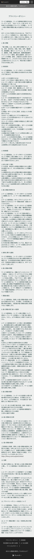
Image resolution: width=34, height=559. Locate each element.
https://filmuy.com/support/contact (12, 456)
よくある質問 (24, 543)
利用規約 (23, 540)
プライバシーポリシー (12, 540)
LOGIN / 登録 (24, 2)
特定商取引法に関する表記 (10, 543)
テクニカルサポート (12, 546)
